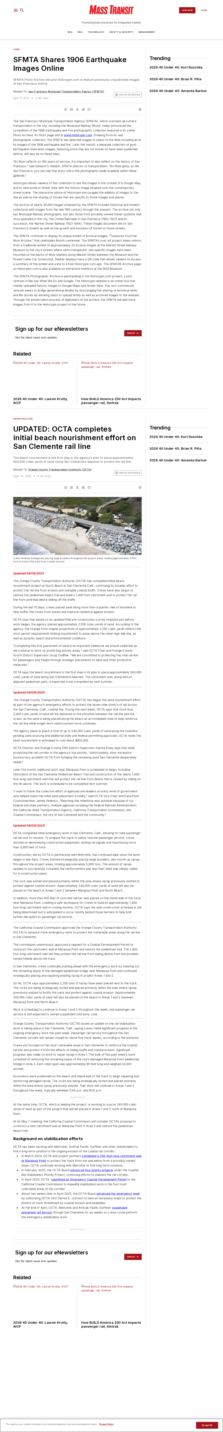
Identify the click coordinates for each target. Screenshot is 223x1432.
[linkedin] (71, 109)
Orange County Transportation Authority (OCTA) (60, 469)
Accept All (207, 1425)
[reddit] (83, 109)
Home (16, 49)
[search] (21, 10)
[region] (111, 1425)
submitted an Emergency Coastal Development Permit (89, 1179)
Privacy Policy (106, 1424)
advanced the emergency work (118, 1193)
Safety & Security (121, 32)
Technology (96, 32)
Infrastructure (23, 419)
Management (147, 32)
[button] (15, 10)
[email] (89, 109)
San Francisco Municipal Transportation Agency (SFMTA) (66, 91)
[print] (140, 109)
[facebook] (65, 109)
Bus (70, 32)
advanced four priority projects (91, 1170)
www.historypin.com (78, 135)
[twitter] (77, 109)
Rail (80, 32)
